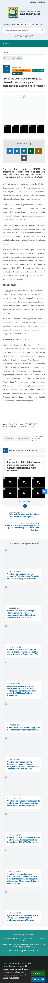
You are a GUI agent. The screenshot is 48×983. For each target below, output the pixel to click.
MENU (7, 43)
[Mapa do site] (37, 24)
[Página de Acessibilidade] (40, 24)
